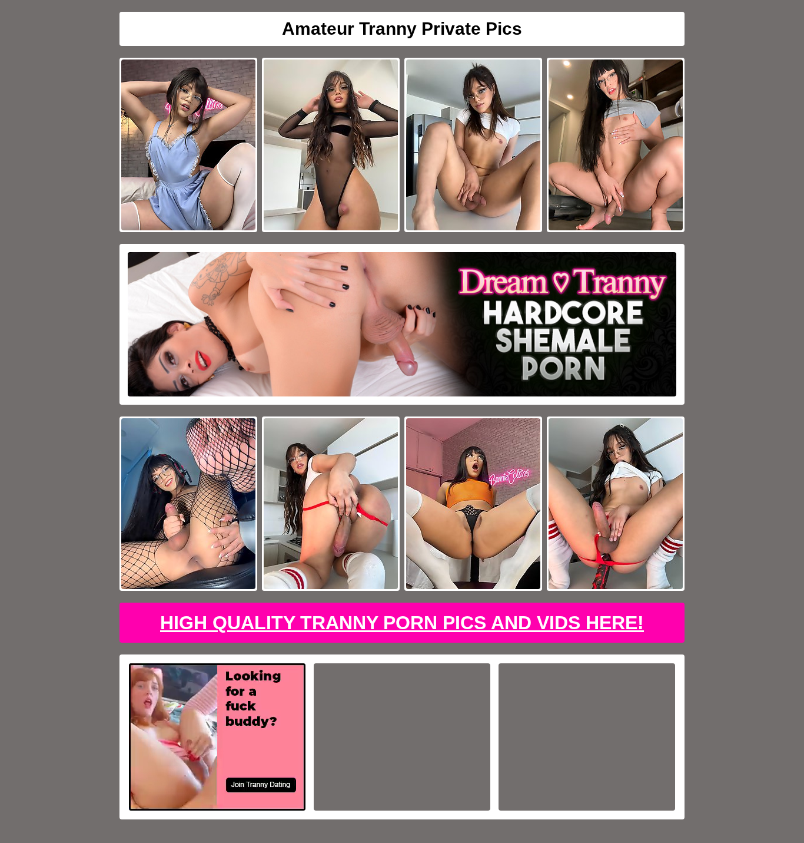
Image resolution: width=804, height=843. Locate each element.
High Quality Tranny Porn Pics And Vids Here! (402, 622)
